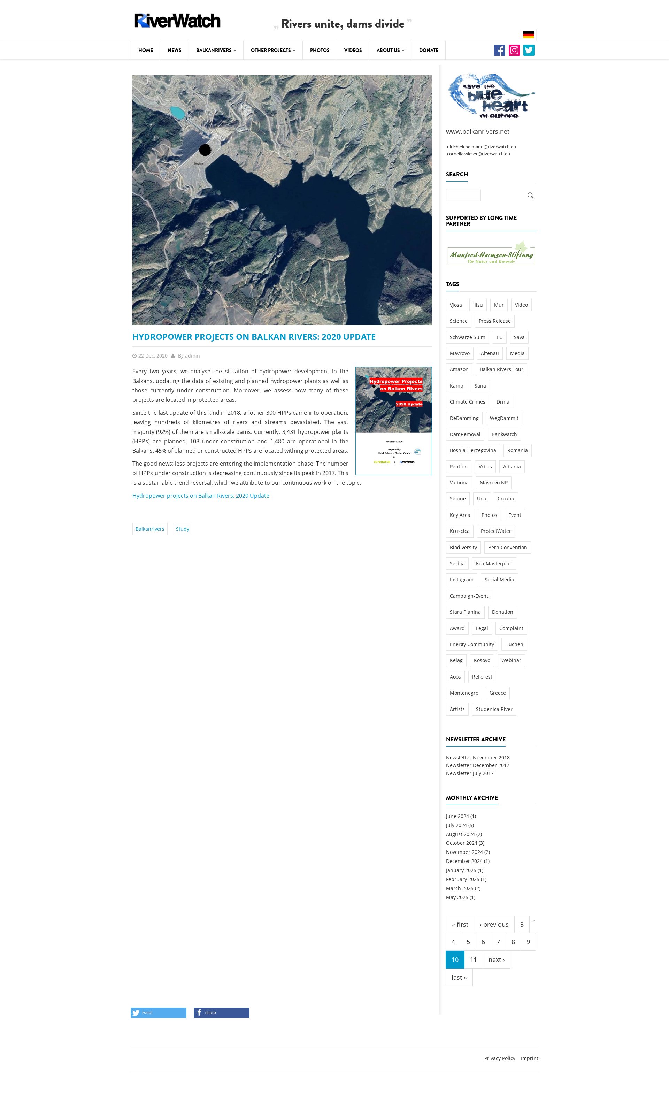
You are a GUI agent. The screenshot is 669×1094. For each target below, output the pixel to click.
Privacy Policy (499, 1058)
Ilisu (478, 304)
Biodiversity (463, 547)
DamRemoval (465, 434)
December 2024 (464, 861)
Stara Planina (465, 612)
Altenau (490, 353)
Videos (353, 50)
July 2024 (456, 825)
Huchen (514, 644)
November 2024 (464, 852)
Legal (482, 628)
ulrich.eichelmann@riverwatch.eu (481, 147)
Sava (519, 337)
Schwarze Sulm (467, 337)
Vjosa (456, 304)
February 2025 (462, 879)
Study (182, 529)
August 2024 (460, 834)
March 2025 (460, 888)
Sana (480, 385)
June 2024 (457, 816)
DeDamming (464, 418)
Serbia (457, 563)
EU (500, 337)
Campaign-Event (469, 595)
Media (517, 353)
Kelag (456, 660)
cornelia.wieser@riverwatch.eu (478, 154)
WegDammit (504, 418)
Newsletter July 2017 (470, 773)
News (175, 50)
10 (455, 959)
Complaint (511, 628)
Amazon (459, 369)
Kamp (456, 385)
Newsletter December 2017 (477, 765)
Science (459, 321)
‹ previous (494, 924)
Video (521, 304)
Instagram (462, 579)
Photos (320, 50)
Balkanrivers (214, 50)
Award (457, 628)
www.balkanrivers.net (477, 131)
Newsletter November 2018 (478, 757)
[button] (158, 1013)
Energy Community (472, 644)
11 (473, 959)
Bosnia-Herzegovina (473, 450)
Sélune (458, 498)
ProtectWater (496, 531)
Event (514, 515)
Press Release (495, 321)
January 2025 (461, 870)
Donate (428, 50)
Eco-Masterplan (494, 563)
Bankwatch (504, 434)
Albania (512, 466)
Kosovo (482, 660)
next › (497, 959)
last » (459, 977)
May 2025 (457, 897)
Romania (517, 450)
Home (145, 50)
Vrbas (485, 466)
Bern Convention (507, 547)
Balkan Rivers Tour (501, 369)
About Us (389, 50)
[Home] (178, 19)
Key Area (460, 515)
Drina (503, 401)
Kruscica (460, 531)
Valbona (459, 482)
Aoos (455, 676)
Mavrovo (460, 353)
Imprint (529, 1058)
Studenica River (494, 709)
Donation (502, 612)
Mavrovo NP (494, 482)
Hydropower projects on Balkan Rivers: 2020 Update (254, 336)
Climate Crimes (467, 401)
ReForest (482, 676)
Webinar (511, 660)
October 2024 (461, 843)
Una (481, 498)
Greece (498, 692)
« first (460, 924)
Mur (499, 304)
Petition (459, 466)
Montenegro (464, 692)
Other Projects (271, 50)
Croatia (506, 498)
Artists (457, 709)
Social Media (499, 579)
